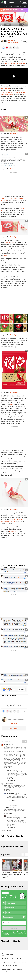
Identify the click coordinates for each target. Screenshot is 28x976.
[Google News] (20, 958)
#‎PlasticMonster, (10, 242)
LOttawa (6, 783)
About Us (24, 962)
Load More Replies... (11, 780)
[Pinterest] (7, 958)
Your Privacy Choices (7, 962)
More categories (8, 917)
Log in (24, 2)
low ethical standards (7, 92)
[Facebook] (2, 958)
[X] (10, 958)
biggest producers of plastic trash (15, 63)
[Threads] (15, 958)
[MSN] (17, 958)
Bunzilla (6, 744)
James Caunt (10, 40)
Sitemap (15, 965)
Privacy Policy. (6, 934)
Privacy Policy (20, 969)
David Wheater (10, 793)
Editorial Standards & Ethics (8, 969)
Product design (6, 699)
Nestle (12, 169)
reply (10, 767)
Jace (8, 815)
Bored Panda (7, 954)
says (11, 404)
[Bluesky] (12, 958)
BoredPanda (9, 2)
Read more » (14, 723)
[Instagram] (5, 958)
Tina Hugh (9, 770)
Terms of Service (6, 971)
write (5, 255)
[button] (23, 854)
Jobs (3, 965)
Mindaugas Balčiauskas (13, 42)
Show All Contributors (14, 728)
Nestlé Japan (14, 133)
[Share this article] (24, 47)
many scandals (5, 88)
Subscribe (14, 928)
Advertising (17, 962)
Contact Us (8, 965)
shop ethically (13, 531)
